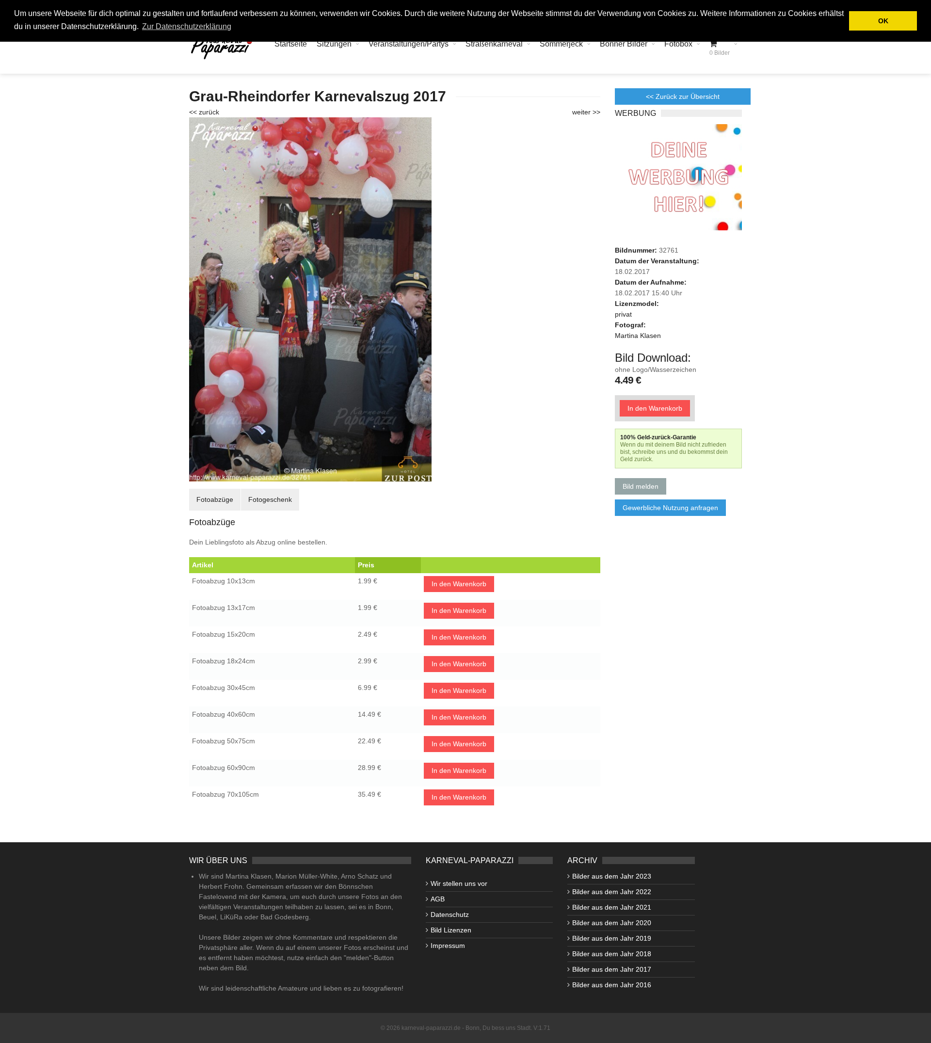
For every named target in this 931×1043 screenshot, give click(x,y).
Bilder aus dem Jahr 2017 (611, 969)
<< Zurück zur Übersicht (683, 96)
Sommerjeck (561, 44)
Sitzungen (334, 44)
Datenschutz (450, 914)
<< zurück (204, 112)
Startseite (290, 44)
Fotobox (678, 44)
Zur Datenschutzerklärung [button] (186, 26)
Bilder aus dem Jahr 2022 (611, 892)
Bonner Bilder (623, 44)
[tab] (215, 500)
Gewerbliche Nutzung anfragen (670, 508)
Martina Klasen (638, 335)
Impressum (448, 945)
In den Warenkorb (459, 584)
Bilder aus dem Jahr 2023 (611, 876)
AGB (438, 899)
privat (623, 314)
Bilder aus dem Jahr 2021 (611, 907)
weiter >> (586, 112)
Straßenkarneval (494, 44)
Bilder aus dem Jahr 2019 (611, 938)
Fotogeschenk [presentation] (270, 499)
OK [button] (883, 21)
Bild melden (640, 486)
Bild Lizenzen (451, 930)
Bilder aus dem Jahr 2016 (611, 985)
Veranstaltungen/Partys (409, 44)
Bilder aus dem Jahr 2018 (611, 954)
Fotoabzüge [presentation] (214, 499)
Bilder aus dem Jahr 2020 (611, 923)
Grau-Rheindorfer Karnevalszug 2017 (317, 96)
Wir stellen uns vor (459, 883)
